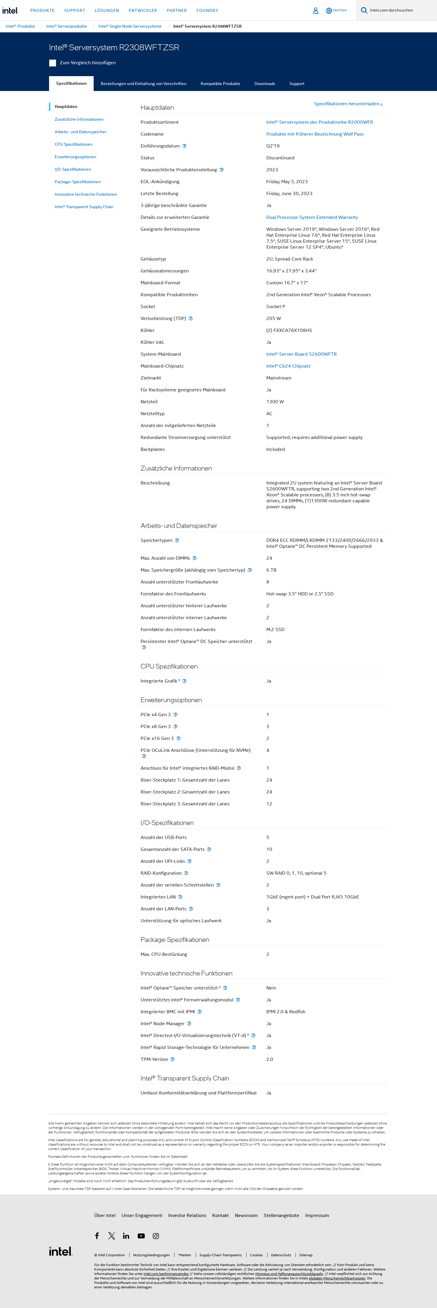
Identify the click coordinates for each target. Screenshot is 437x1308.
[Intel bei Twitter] (112, 1237)
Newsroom (246, 1215)
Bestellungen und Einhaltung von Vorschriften (143, 83)
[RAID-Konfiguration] (186, 873)
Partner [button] (177, 10)
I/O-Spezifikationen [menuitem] (73, 169)
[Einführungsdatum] (184, 145)
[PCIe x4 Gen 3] (175, 714)
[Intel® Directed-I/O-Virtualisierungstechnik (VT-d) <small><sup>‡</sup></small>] (253, 1035)
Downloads (264, 83)
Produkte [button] (42, 10)
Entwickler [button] (143, 10)
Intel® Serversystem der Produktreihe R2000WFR (319, 122)
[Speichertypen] (177, 540)
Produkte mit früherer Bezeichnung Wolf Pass (315, 134)
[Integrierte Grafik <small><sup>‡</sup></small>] (184, 680)
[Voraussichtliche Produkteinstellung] (221, 169)
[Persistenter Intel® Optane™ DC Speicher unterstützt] (144, 647)
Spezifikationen (71, 83)
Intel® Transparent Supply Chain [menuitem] (84, 206)
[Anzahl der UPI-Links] (189, 861)
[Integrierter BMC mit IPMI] (199, 1011)
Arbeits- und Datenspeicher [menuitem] (80, 131)
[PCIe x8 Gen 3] (175, 726)
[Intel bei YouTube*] (141, 1237)
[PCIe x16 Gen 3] (178, 738)
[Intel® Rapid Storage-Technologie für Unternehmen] (254, 1047)
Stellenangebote (281, 1215)
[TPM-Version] (172, 1059)
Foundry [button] (207, 10)
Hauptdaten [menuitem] (66, 106)
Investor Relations (187, 1215)
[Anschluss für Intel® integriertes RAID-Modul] (238, 768)
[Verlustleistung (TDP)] (190, 318)
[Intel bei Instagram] (156, 1237)
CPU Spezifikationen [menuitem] (73, 144)
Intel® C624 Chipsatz (288, 366)
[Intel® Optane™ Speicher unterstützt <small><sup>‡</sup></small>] (225, 987)
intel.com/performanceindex (166, 1273)
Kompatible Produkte (220, 83)
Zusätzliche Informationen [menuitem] (79, 119)
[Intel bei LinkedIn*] (126, 1237)
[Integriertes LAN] (180, 896)
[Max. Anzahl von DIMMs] (194, 558)
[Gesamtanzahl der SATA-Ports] (209, 849)
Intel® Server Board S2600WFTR (301, 354)
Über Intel (105, 1215)
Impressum (317, 1215)
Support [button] (74, 10)
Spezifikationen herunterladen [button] (346, 104)
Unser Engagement (142, 1215)
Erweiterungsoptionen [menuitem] (75, 156)
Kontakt (220, 1215)
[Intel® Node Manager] (189, 1023)
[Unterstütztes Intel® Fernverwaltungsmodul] (238, 999)
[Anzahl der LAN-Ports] (191, 908)
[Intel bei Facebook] (97, 1237)
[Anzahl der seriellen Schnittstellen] (218, 884)
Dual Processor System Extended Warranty (312, 217)
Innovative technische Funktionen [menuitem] (86, 194)
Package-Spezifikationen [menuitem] (78, 181)
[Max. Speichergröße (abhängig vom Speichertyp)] (249, 570)
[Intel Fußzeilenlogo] (61, 1251)
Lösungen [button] (107, 10)
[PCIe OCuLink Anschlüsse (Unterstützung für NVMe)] (144, 756)
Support (297, 83)
